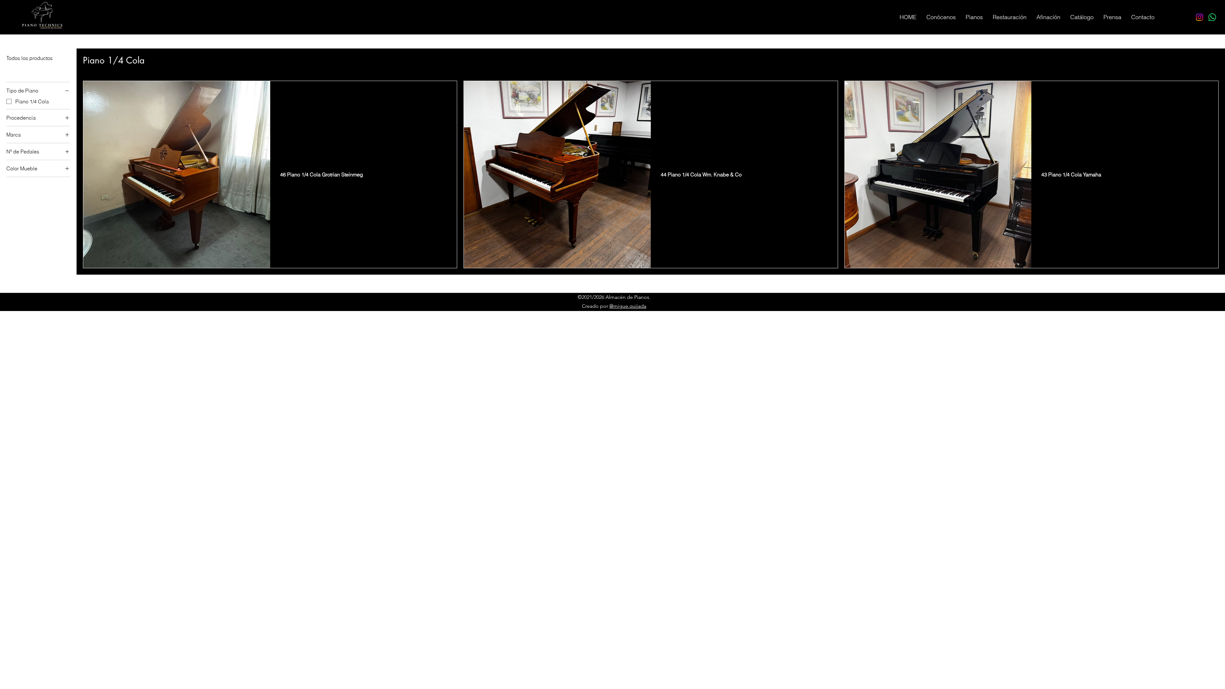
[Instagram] (1199, 17)
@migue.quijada (627, 306)
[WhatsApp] (1212, 17)
